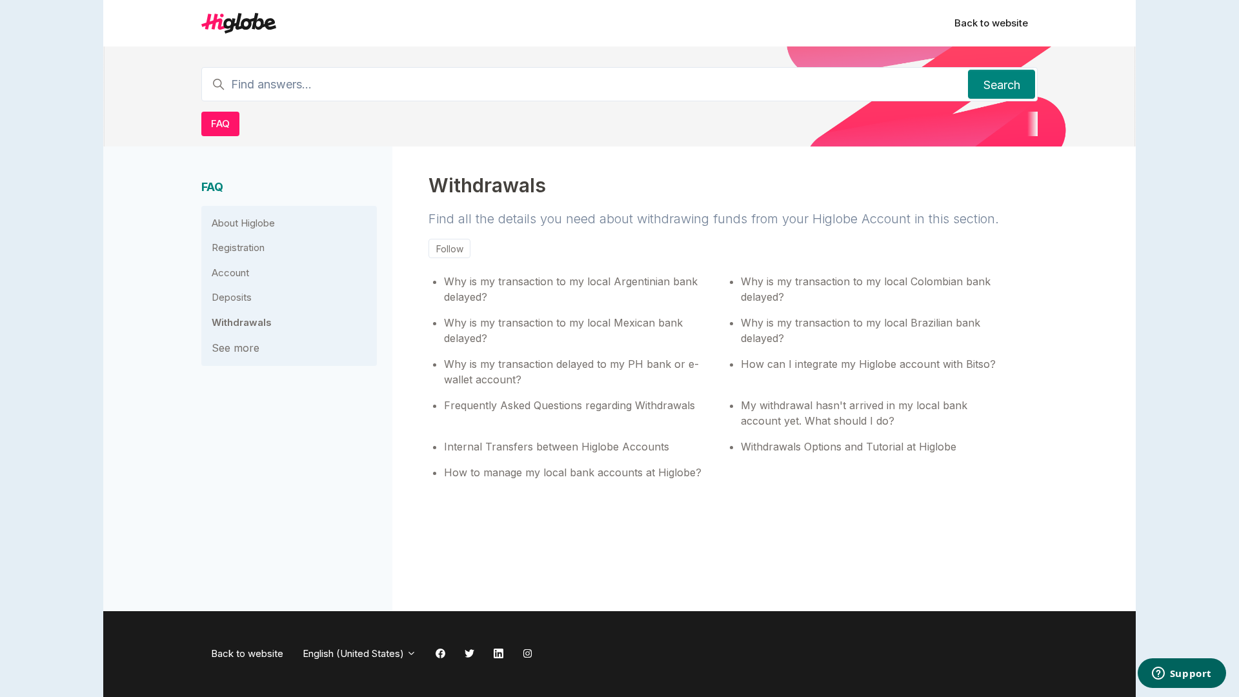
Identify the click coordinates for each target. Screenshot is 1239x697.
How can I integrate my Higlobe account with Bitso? (868, 364)
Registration (238, 247)
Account (230, 273)
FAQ (220, 123)
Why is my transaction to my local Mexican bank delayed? (563, 330)
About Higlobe (243, 223)
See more (235, 347)
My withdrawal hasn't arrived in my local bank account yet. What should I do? (854, 413)
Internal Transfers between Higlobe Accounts (556, 446)
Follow (449, 248)
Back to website (991, 23)
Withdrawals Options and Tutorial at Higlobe (848, 446)
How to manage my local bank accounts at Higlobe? (572, 472)
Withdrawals (242, 322)
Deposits (232, 297)
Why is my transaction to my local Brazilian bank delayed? (860, 330)
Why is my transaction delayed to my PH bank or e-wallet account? (571, 372)
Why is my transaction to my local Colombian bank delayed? (866, 289)
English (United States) (355, 653)
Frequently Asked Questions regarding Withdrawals (569, 405)
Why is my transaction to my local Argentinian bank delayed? (571, 289)
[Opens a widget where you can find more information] (1181, 674)
